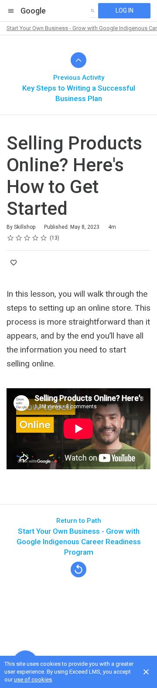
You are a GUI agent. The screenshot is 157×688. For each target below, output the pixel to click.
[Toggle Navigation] (11, 11)
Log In (124, 10)
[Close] (146, 671)
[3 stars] (27, 238)
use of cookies (33, 679)
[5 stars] (44, 238)
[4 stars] (35, 238)
